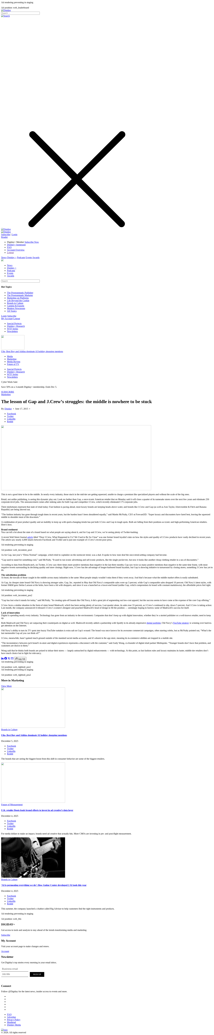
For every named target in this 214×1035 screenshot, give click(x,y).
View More (6, 686)
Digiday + (11, 257)
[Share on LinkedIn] (2, 659)
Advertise (11, 1017)
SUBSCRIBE (7, 392)
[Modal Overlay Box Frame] (23, 974)
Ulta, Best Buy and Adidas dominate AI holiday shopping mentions (32, 351)
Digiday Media (14, 1025)
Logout (10, 252)
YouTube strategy (181, 623)
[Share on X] (9, 659)
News (4, 257)
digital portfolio (154, 623)
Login (14, 234)
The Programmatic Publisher (20, 292)
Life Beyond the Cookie (18, 300)
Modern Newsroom (16, 308)
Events (29, 257)
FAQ (9, 247)
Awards (35, 257)
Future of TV (13, 364)
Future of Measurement (12, 804)
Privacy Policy (13, 1019)
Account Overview (16, 250)
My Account (7, 318)
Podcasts (21, 257)
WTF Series (12, 329)
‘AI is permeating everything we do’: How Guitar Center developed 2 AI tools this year (43, 885)
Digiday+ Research (16, 326)
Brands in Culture (15, 303)
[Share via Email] (12, 659)
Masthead (11, 1022)
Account (5, 951)
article (30, 537)
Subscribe (5, 234)
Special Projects (14, 323)
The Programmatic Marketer (20, 295)
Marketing (11, 359)
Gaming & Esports (15, 306)
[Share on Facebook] (5, 659)
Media (10, 356)
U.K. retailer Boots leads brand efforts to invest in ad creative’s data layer (37, 810)
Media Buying (13, 361)
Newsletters (12, 331)
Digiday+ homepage (16, 244)
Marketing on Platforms (18, 298)
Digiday (8, 408)
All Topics (12, 311)
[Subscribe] (6, 232)
